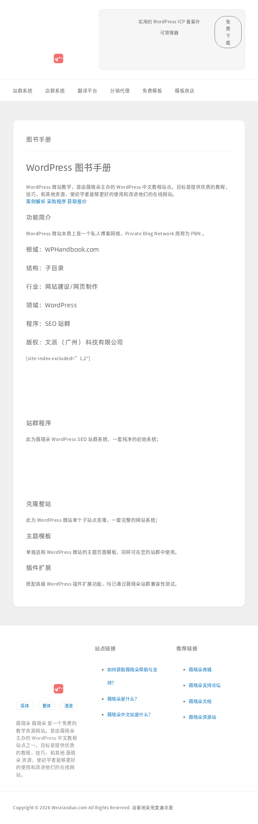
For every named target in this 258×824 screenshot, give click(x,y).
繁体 (46, 706)
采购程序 (57, 201)
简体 (24, 706)
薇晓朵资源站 (202, 717)
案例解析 (36, 201)
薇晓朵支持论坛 (205, 685)
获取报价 (77, 201)
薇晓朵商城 (200, 669)
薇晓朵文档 (200, 701)
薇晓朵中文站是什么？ (130, 714)
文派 (159, 807)
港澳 (68, 706)
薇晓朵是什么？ (123, 698)
